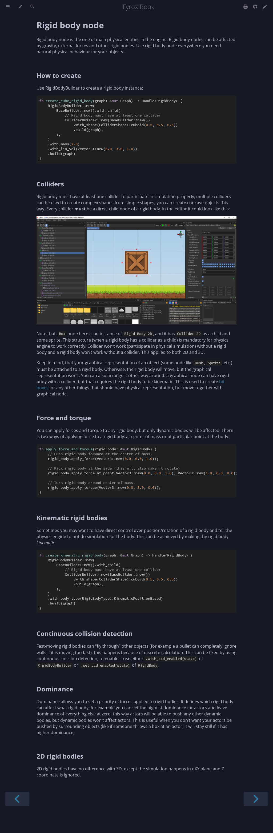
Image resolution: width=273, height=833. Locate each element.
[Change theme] (20, 6)
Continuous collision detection (85, 633)
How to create (59, 75)
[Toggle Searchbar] (32, 6)
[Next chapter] (256, 799)
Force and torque (64, 417)
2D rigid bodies (60, 756)
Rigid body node (70, 25)
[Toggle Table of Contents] (7, 6)
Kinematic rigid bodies (72, 517)
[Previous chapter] (17, 799)
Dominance (55, 688)
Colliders (50, 183)
